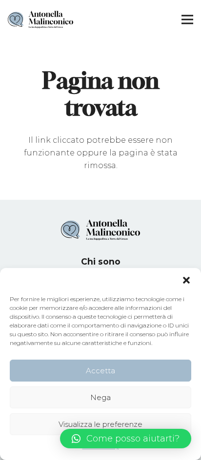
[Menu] (187, 19)
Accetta (100, 370)
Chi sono (101, 261)
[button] (186, 280)
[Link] (40, 19)
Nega (100, 397)
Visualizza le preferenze (100, 424)
